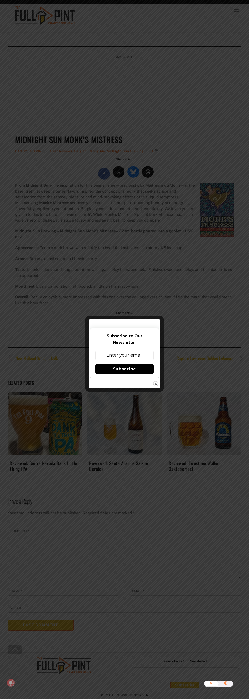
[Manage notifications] (11, 683)
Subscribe (124, 369)
